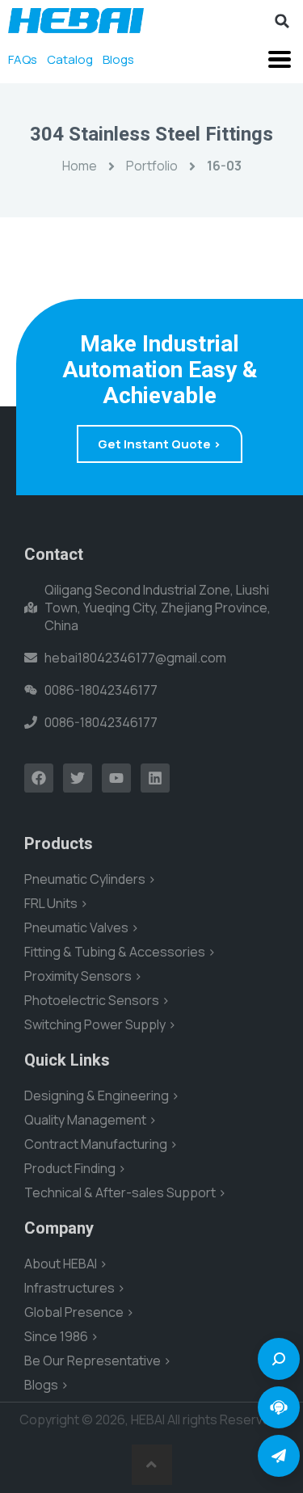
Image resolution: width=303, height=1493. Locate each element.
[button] (282, 21)
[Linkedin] (155, 778)
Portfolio (152, 166)
